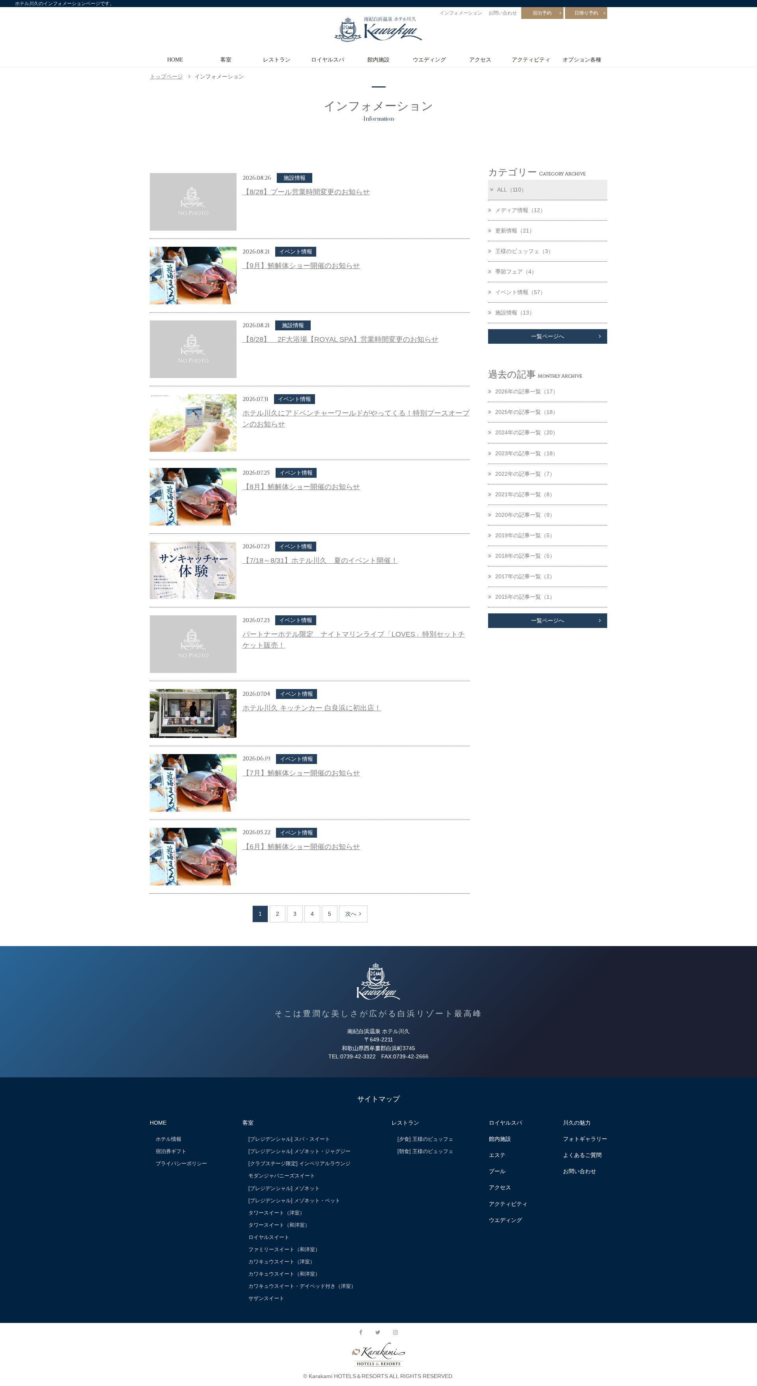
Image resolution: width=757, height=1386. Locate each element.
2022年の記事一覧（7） (525, 474)
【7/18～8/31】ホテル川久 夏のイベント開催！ (320, 560)
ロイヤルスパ (327, 59)
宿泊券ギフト (171, 1151)
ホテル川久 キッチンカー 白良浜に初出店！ (311, 708)
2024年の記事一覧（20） (526, 432)
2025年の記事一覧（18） (526, 412)
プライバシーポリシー (181, 1163)
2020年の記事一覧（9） (525, 515)
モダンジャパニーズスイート (281, 1176)
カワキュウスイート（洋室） (281, 1262)
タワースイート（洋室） (276, 1213)
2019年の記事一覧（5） (525, 535)
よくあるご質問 (582, 1155)
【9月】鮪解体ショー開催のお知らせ (301, 266)
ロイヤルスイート (268, 1237)
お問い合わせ (503, 13)
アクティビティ (531, 59)
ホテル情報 (168, 1139)
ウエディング (429, 59)
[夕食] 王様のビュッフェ (425, 1139)
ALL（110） (512, 189)
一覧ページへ (547, 336)
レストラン (277, 59)
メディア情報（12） (520, 210)
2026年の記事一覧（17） (526, 391)
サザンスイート (266, 1298)
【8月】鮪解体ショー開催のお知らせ (301, 487)
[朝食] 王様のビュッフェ (425, 1151)
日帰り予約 (586, 13)
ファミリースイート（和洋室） (284, 1249)
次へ (350, 914)
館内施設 (378, 59)
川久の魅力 (577, 1123)
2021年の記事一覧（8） (525, 494)
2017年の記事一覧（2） (525, 576)
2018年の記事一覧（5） (525, 556)
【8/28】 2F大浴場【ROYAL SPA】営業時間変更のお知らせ (340, 339)
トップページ (166, 76)
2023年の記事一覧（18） (526, 453)
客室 (225, 59)
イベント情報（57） (520, 292)
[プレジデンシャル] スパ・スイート (289, 1139)
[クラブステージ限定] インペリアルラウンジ (299, 1163)
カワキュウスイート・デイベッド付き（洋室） (302, 1286)
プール (497, 1171)
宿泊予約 (542, 13)
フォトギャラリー (585, 1139)
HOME (175, 59)
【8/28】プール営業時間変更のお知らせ (306, 192)
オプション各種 (582, 59)
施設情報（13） (515, 312)
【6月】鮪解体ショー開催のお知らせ (301, 847)
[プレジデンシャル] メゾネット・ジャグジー (299, 1151)
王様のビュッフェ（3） (524, 251)
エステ (497, 1155)
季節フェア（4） (516, 271)
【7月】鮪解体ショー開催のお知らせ (301, 773)
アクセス (480, 59)
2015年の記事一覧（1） (525, 597)
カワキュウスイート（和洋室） (284, 1274)
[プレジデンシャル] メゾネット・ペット (294, 1200)
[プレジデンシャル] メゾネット (284, 1188)
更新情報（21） (515, 230)
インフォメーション (461, 13)
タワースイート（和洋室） (279, 1225)
